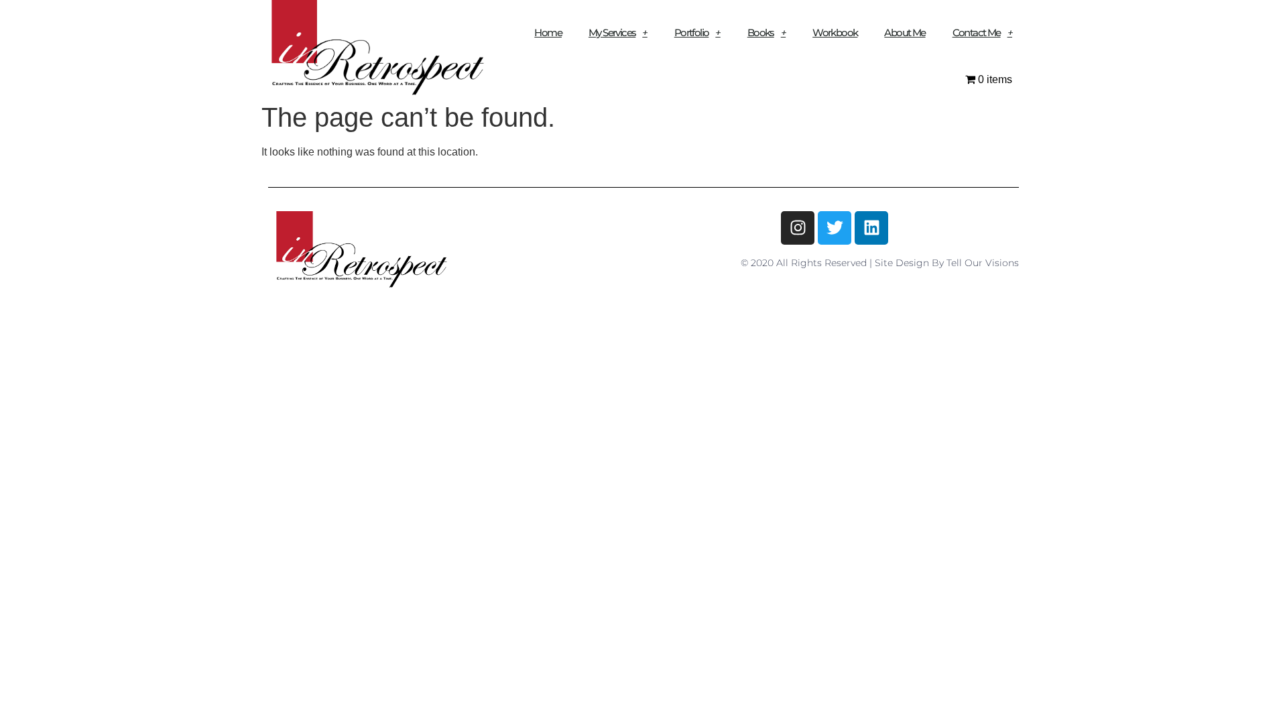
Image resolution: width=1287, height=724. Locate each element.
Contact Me (977, 32)
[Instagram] (797, 228)
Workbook (834, 32)
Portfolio (691, 32)
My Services (612, 32)
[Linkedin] (871, 228)
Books (760, 32)
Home (548, 32)
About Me (904, 32)
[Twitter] (834, 228)
